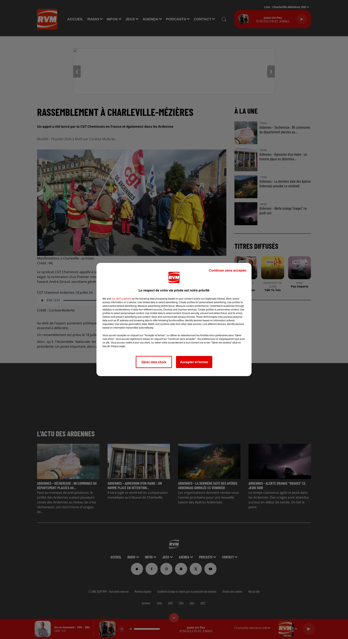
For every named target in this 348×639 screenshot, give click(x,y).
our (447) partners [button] (121, 298)
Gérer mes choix (153, 362)
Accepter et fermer (194, 362)
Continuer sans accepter (227, 270)
